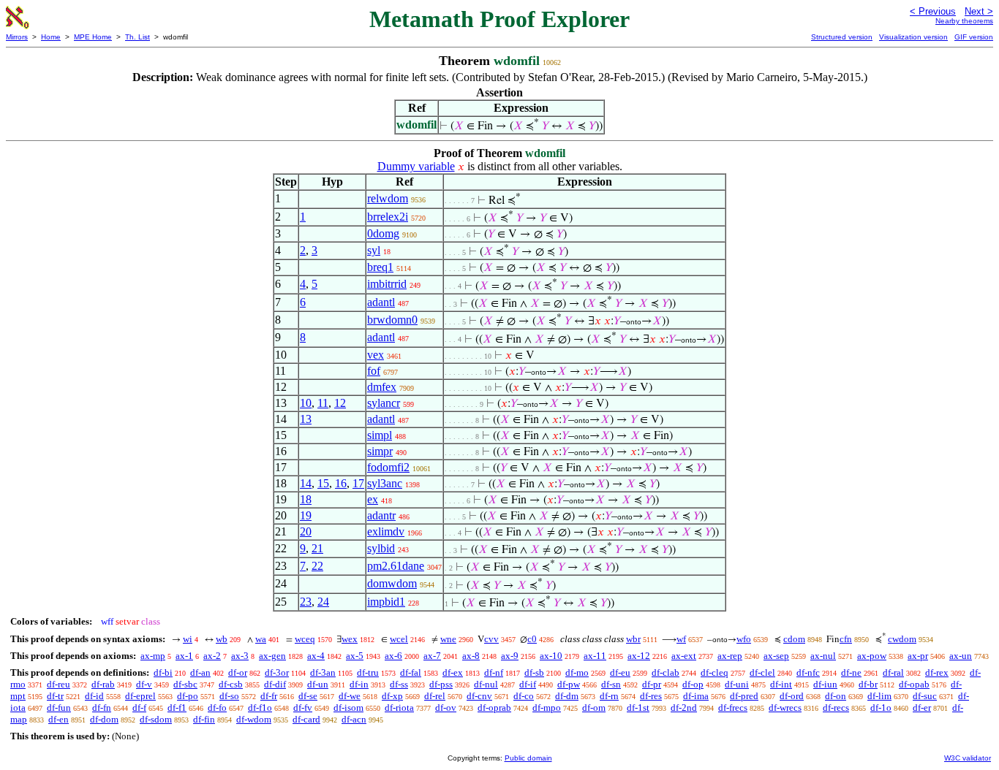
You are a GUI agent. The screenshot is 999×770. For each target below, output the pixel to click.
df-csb (231, 684)
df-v (144, 684)
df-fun (59, 707)
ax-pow (871, 655)
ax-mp (152, 655)
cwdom (902, 638)
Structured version (841, 37)
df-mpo (546, 707)
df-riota (399, 707)
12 (340, 403)
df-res (651, 695)
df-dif (275, 684)
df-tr (55, 695)
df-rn (609, 695)
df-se (307, 695)
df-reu (58, 684)
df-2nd (684, 707)
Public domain (528, 758)
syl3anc (384, 483)
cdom (794, 638)
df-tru (368, 672)
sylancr (383, 403)
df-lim (879, 695)
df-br (868, 684)
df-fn (101, 707)
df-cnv (479, 695)
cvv (491, 638)
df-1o (880, 707)
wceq (305, 638)
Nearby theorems (964, 21)
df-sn (611, 684)
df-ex (452, 672)
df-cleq (714, 672)
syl (373, 250)
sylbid (381, 548)
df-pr (651, 684)
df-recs (836, 707)
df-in (359, 684)
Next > (979, 11)
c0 (532, 638)
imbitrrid (387, 284)
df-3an (323, 672)
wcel (399, 638)
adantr (381, 515)
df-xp (392, 695)
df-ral (893, 672)
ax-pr (918, 655)
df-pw (568, 684)
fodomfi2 (388, 467)
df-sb (534, 672)
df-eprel (140, 695)
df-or (237, 672)
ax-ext (683, 655)
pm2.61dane (395, 566)
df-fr (268, 695)
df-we (350, 695)
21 (317, 548)
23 (306, 601)
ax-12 (638, 655)
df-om (594, 707)
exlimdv (385, 531)
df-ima (696, 695)
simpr (380, 451)
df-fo (217, 707)
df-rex (937, 672)
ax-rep (729, 655)
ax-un (960, 655)
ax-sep (776, 655)
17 (358, 483)
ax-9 (510, 655)
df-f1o (260, 707)
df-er (922, 707)
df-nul (486, 684)
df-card (306, 719)
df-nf (493, 672)
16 (341, 483)
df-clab (665, 672)
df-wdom (253, 719)
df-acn (354, 719)
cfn (846, 638)
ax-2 (212, 655)
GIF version (973, 37)
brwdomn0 (392, 319)
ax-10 (551, 655)
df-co (523, 695)
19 (306, 515)
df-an (200, 672)
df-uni (737, 684)
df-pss (441, 684)
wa (260, 638)
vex (375, 354)
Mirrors (17, 37)
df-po (187, 695)
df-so (229, 695)
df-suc (925, 695)
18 (306, 499)
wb (221, 638)
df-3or (277, 672)
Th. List (137, 37)
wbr (633, 638)
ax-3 (240, 655)
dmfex (381, 387)
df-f (139, 707)
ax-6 (393, 655)
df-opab (914, 684)
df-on (835, 695)
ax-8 (471, 655)
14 (306, 483)
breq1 (380, 267)
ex (372, 499)
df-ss (399, 684)
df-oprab (494, 707)
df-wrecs (785, 707)
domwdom (392, 583)
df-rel (434, 695)
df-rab (103, 684)
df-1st (638, 707)
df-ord (792, 695)
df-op (693, 684)
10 (306, 403)
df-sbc (185, 684)
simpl (379, 435)
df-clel (762, 672)
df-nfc (808, 672)
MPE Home (93, 37)
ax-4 (316, 655)
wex (350, 638)
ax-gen (272, 655)
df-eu (620, 672)
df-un (317, 684)
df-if (527, 684)
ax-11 (595, 655)
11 (322, 403)
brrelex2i (387, 216)
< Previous (933, 11)
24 (323, 601)
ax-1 (184, 655)
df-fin (204, 719)
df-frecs (732, 707)
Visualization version (913, 37)
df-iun (825, 684)
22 (317, 566)
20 (306, 531)
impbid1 (386, 601)
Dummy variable (416, 166)
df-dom (104, 719)
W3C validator (967, 758)
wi (187, 638)
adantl (381, 302)
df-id (94, 695)
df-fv (302, 707)
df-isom (348, 707)
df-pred (744, 695)
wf (681, 638)
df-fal (410, 672)
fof (373, 371)
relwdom (387, 198)
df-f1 (176, 707)
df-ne (851, 672)
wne (448, 638)
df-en (58, 719)
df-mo (577, 672)
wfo (743, 638)
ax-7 (432, 655)
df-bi (163, 672)
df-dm (566, 695)
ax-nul (823, 655)
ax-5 (354, 655)
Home (51, 37)
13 (306, 419)
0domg (383, 233)
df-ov (445, 707)
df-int (781, 684)
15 (323, 483)
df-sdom (156, 719)
